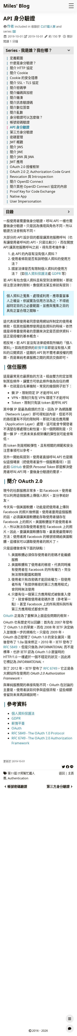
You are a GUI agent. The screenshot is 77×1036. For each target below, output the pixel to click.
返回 (62, 773)
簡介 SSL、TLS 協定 (24, 82)
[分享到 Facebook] (68, 766)
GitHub (16, 467)
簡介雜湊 (16, 97)
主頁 (71, 773)
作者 (10, 26)
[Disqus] (38, 861)
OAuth (8, 615)
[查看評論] (70, 1028)
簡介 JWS (16, 147)
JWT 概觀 (16, 142)
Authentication (18, 778)
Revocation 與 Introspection (31, 176)
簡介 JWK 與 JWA (22, 157)
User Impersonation (25, 201)
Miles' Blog (16, 5)
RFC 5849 (10, 647)
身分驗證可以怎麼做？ (26, 117)
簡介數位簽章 (20, 107)
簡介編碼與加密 (21, 92)
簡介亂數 (16, 112)
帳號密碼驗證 (20, 122)
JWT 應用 (16, 162)
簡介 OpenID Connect (26, 181)
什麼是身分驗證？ (23, 63)
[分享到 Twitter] (63, 766)
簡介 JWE (16, 152)
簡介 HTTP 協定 (21, 68)
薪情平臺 (41, 347)
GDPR (56, 273)
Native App (18, 196)
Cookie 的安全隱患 (24, 78)
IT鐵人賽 (49, 26)
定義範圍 (16, 58)
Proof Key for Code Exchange (32, 191)
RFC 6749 (50, 668)
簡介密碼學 (18, 87)
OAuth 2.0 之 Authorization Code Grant (40, 171)
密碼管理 (16, 137)
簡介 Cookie (19, 73)
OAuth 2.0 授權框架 (24, 166)
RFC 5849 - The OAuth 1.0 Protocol (37, 733)
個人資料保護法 (36, 273)
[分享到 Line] (72, 766)
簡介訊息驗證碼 (21, 102)
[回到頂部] (70, 1009)
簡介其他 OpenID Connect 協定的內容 (38, 186)
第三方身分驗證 (21, 132)
